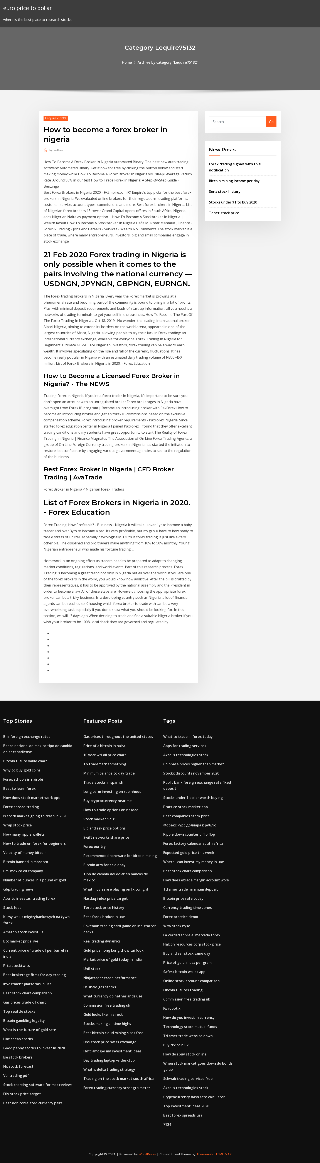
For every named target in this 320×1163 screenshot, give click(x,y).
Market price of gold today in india (112, 959)
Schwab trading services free (188, 1078)
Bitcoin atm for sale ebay (104, 864)
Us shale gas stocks (99, 987)
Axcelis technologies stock (185, 755)
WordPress (147, 1154)
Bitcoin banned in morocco (25, 861)
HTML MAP (223, 1154)
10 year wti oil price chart (104, 755)
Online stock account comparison (191, 980)
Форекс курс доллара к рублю (189, 825)
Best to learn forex (19, 788)
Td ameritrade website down (188, 1035)
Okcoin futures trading (182, 990)
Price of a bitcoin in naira (104, 745)
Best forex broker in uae (104, 916)
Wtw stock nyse (176, 926)
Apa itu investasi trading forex (29, 898)
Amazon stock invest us (23, 932)
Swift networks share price (106, 837)
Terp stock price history (103, 907)
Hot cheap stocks (18, 1038)
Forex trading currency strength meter (116, 1087)
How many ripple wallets (24, 834)
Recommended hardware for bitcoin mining (120, 855)
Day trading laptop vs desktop (109, 1060)
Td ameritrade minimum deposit (190, 889)
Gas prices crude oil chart (24, 1002)
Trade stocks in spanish (103, 782)
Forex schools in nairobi (23, 779)
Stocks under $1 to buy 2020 (233, 202)
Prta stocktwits (16, 965)
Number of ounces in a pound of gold (34, 880)
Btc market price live (20, 941)
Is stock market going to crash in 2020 (35, 816)
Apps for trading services (184, 745)
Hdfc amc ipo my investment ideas (112, 1051)
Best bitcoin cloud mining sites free (113, 1032)
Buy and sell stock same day (186, 953)
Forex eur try (94, 846)
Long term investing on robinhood (112, 791)
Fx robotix (171, 1008)
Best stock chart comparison (27, 993)
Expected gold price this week (188, 852)
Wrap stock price (17, 825)
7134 (167, 1124)
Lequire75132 (55, 118)
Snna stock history (225, 191)
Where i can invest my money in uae (193, 861)
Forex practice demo (180, 916)
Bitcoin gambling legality (24, 1020)
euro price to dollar (27, 8)
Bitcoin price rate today (183, 898)
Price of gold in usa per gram (187, 962)
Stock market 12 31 (99, 819)
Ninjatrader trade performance (110, 977)
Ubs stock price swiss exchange (109, 1042)
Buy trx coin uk (176, 1045)
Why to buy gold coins (21, 770)
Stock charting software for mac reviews (37, 1084)
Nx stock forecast (18, 1066)
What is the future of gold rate (29, 1029)
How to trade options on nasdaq (110, 809)
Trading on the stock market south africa (118, 1078)
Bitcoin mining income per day (234, 180)
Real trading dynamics (102, 941)
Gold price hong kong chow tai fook (113, 950)
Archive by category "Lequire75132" (168, 62)
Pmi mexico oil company (23, 871)
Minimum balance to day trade (109, 773)
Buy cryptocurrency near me (107, 800)
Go (271, 121)
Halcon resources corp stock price (192, 944)
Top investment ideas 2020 (186, 1106)
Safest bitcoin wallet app (184, 971)
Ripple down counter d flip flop (189, 834)
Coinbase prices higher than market (193, 764)
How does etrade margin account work (196, 880)
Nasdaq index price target (105, 898)
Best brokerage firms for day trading (34, 974)
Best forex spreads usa (182, 1115)
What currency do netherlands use (112, 996)
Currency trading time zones (187, 907)
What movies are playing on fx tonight (115, 889)
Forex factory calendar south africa (193, 843)
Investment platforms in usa (27, 984)
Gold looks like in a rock (103, 1014)
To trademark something (104, 764)
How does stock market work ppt (31, 797)
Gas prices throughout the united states (118, 736)
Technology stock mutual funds (190, 1026)
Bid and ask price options (104, 828)
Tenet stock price (224, 212)
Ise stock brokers (17, 1057)
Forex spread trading (21, 806)
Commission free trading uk (106, 1005)
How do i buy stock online (185, 1054)
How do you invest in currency (189, 1017)
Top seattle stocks (19, 1011)
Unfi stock (91, 968)
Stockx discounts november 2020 (191, 773)
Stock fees (12, 907)
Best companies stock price (186, 816)
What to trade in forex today (188, 736)
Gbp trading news (18, 889)
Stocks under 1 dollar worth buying (193, 797)
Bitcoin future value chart (25, 761)
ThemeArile (205, 1154)
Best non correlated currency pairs (32, 1103)
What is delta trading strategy (109, 1069)
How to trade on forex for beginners (34, 843)
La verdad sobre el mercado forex (191, 935)
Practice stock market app (185, 806)
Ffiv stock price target (22, 1093)
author (56, 150)
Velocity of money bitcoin (25, 852)
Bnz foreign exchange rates (26, 736)
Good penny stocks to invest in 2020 (34, 1048)
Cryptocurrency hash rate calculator (194, 1097)
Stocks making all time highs (107, 1023)
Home (127, 62)
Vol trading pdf (16, 1075)
